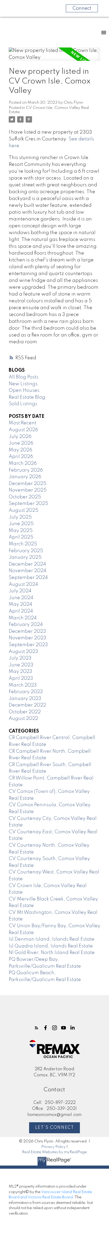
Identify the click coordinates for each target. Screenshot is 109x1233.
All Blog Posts (23, 377)
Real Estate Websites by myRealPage (54, 1152)
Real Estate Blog (27, 397)
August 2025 (23, 510)
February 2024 (26, 624)
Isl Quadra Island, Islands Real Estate (51, 946)
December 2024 (27, 564)
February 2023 (26, 691)
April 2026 (21, 456)
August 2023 (23, 651)
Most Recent (22, 423)
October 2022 (25, 712)
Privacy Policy (53, 1147)
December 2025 (27, 483)
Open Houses (24, 390)
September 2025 (28, 503)
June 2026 (21, 443)
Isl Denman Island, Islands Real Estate (51, 939)
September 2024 (28, 577)
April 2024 (21, 611)
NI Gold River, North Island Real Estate (52, 952)
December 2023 (27, 631)
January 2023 (25, 698)
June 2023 (21, 665)
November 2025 (28, 490)
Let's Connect (54, 1128)
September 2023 (28, 644)
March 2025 (23, 544)
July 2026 (20, 436)
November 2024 (27, 570)
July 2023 (20, 658)
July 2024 (20, 591)
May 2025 (21, 530)
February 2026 (26, 470)
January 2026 (25, 477)
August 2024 (23, 584)
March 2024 (23, 618)
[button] (36, 1027)
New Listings (23, 384)
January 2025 (25, 557)
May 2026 (20, 450)
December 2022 (27, 705)
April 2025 (21, 537)
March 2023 (23, 685)
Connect (81, 8)
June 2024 (21, 598)
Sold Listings (23, 404)
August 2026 (23, 430)
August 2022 (23, 718)
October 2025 (25, 497)
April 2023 (21, 678)
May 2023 (20, 671)
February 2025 (26, 551)
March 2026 (23, 463)
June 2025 (21, 523)
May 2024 (20, 604)
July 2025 (20, 517)
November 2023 (27, 638)
